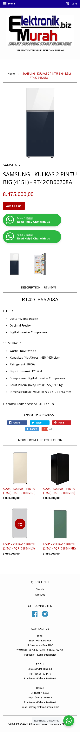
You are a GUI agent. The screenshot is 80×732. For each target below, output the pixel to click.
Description (30, 287)
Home (11, 73)
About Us (40, 594)
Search (40, 589)
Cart (74, 3)
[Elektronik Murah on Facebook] (35, 615)
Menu (11, 3)
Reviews (50, 287)
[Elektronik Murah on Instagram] (45, 615)
